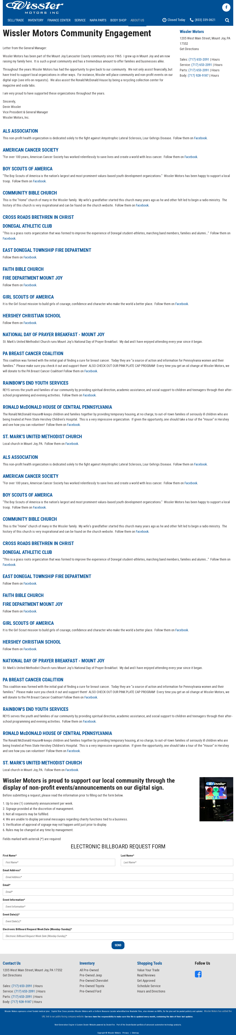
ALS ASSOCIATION (20, 131)
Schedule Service (149, 986)
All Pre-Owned (89, 970)
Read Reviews (146, 975)
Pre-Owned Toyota (92, 986)
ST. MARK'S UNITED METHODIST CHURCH (42, 436)
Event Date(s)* (11, 914)
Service (80, 20)
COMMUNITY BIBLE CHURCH (30, 193)
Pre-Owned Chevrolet (94, 981)
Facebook (200, 138)
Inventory (36, 20)
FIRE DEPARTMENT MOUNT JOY (33, 278)
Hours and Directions (151, 991)
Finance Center (59, 20)
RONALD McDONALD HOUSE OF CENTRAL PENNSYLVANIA (57, 407)
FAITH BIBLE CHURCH (23, 269)
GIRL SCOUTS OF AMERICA (28, 297)
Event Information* (14, 899)
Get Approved (146, 981)
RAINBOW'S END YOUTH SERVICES (35, 383)
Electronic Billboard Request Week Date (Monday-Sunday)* (37, 929)
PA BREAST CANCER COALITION (33, 353)
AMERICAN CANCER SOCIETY (30, 150)
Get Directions (189, 49)
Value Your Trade (148, 970)
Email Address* (12, 870)
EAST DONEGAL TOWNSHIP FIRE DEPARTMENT (47, 250)
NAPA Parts (98, 20)
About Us (137, 20)
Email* (7, 885)
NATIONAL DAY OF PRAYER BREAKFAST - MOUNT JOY (54, 334)
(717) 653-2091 (199, 59)
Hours (216, 59)
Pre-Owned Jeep (91, 975)
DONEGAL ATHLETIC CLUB (27, 226)
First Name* (10, 855)
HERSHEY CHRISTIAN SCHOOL (32, 315)
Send (118, 945)
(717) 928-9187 (198, 75)
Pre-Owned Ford (90, 991)
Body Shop (118, 20)
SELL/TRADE (16, 20)
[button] (227, 20)
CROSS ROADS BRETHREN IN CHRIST (38, 217)
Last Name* (127, 855)
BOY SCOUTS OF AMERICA (28, 168)
